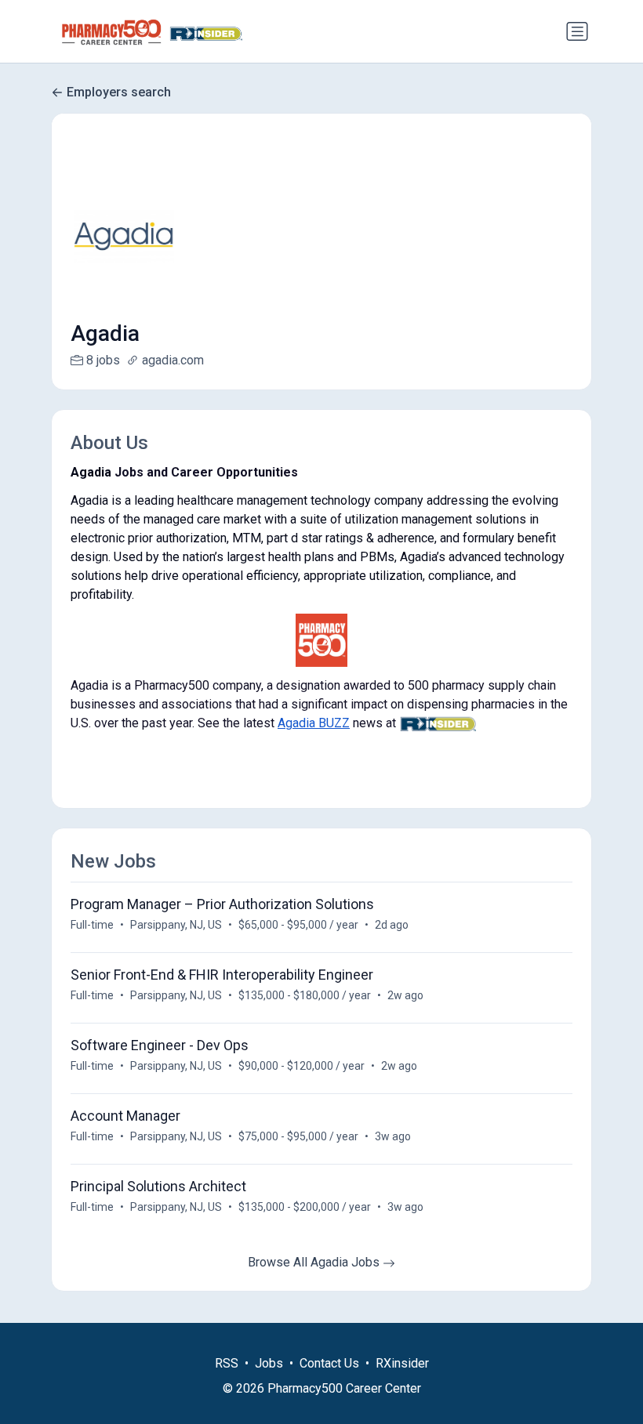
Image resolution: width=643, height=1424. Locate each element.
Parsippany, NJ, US (176, 925)
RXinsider (402, 1363)
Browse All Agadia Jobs (315, 1262)
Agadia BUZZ (314, 723)
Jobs (269, 1363)
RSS (226, 1363)
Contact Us (329, 1363)
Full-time (92, 925)
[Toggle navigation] (577, 31)
